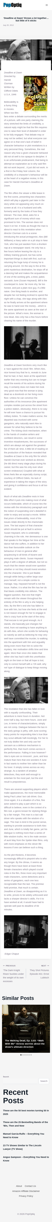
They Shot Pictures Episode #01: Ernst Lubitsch (39, 972)
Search (6, 1077)
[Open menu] (46, 5)
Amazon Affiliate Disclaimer (26, 1191)
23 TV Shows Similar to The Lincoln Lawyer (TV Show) (22, 1147)
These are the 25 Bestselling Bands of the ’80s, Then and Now (25, 1124)
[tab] (21, 1055)
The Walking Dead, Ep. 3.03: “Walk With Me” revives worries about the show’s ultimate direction (25, 1043)
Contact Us (30, 1186)
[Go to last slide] (6, 1028)
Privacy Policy (26, 1196)
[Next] (45, 1028)
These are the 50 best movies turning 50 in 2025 (26, 1112)
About (19, 1186)
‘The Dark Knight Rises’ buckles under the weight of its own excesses (13, 974)
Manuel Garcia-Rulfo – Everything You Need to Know (23, 1136)
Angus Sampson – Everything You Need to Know (26, 1159)
